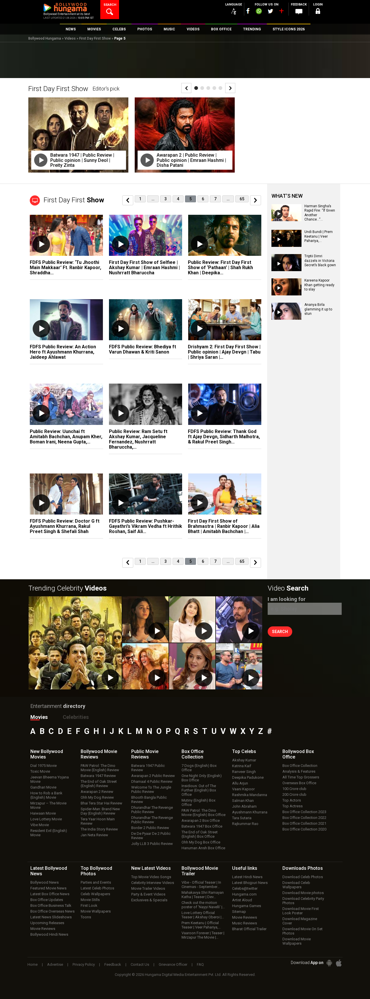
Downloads (302, 868)
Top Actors (291, 800)
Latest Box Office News (49, 894)
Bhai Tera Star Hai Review (101, 803)
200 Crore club (294, 794)
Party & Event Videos (148, 894)
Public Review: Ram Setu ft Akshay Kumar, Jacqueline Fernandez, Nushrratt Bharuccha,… (138, 439)
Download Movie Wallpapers (296, 941)
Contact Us (140, 964)
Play (40, 160)
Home (32, 964)
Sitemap (239, 911)
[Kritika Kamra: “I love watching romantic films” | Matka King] (192, 619)
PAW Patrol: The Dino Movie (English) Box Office (203, 812)
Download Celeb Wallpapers (296, 884)
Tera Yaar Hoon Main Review (98, 821)
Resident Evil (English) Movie (48, 832)
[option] (78, 139)
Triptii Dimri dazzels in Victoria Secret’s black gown (320, 260)
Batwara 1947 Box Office (202, 826)
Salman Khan (243, 800)
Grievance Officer (173, 964)
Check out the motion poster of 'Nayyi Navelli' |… (203, 904)
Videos (70, 38)
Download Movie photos (303, 893)
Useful (244, 868)
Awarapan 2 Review (97, 791)
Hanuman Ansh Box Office (203, 848)
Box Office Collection (299, 765)
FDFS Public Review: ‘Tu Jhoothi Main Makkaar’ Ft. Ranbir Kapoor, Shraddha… (65, 267)
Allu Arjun (240, 783)
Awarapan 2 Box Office (201, 820)
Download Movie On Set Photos (302, 931)
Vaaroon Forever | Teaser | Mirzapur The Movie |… (203, 935)
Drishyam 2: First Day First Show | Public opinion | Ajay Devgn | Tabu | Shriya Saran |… (224, 352)
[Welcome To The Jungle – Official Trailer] (75, 642)
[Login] (318, 12)
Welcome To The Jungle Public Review (151, 789)
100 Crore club (294, 789)
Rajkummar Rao (245, 824)
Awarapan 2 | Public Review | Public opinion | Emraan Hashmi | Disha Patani (191, 160)
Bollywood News (44, 882)
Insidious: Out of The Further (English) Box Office (199, 790)
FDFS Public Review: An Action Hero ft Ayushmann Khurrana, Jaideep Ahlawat (63, 352)
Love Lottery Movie (46, 819)
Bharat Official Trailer (249, 929)
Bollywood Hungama (44, 38)
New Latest (151, 868)
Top (244, 751)
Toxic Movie (40, 771)
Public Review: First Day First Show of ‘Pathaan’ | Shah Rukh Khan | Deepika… (220, 267)
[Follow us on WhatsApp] (259, 12)
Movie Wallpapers (96, 911)
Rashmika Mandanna (249, 795)
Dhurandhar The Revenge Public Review (152, 809)
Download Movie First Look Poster (300, 910)
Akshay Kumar (244, 760)
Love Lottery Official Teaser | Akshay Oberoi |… (203, 915)
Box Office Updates (46, 900)
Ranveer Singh (244, 771)
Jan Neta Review (94, 835)
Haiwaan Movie (43, 813)
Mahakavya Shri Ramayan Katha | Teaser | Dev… (203, 894)
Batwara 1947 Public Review (148, 767)
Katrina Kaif (241, 766)
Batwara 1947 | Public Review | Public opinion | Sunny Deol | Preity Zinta (82, 160)
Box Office (193, 754)
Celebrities (76, 717)
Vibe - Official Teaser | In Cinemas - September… (201, 884)
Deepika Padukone (248, 777)
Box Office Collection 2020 (304, 829)
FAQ (200, 964)
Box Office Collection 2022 (304, 817)
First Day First (74, 200)
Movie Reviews (42, 928)
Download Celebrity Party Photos (303, 900)
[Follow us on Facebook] (248, 11)
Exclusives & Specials (149, 900)
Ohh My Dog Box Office (201, 842)
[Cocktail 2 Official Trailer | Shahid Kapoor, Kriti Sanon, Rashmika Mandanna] (145, 666)
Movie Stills (90, 900)
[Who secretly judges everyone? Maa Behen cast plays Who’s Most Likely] (192, 666)
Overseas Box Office (299, 783)
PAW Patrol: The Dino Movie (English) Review (100, 767)
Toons (86, 917)
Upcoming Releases (47, 923)
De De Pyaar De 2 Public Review (151, 835)
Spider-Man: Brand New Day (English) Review (100, 811)
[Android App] (329, 963)
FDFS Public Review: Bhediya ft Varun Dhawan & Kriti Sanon (142, 349)
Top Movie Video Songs (151, 877)
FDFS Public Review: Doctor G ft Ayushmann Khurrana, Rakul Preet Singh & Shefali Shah (64, 526)
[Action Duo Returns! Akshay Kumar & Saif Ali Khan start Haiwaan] (239, 666)
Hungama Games (246, 906)
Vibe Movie (39, 825)
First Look (89, 905)
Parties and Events (96, 882)
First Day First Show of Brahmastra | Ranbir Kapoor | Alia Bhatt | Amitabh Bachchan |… (224, 526)
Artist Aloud (242, 900)
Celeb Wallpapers (95, 894)
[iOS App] (339, 963)
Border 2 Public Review (150, 828)
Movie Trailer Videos (148, 888)
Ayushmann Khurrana (249, 812)
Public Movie (144, 754)
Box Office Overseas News (52, 911)
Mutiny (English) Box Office (198, 802)
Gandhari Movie (43, 787)
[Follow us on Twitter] (270, 11)
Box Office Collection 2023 (304, 812)
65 (242, 199)
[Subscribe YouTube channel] (281, 12)
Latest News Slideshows (51, 917)
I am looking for (287, 599)
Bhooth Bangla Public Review (149, 799)
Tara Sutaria (241, 818)
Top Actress (292, 806)
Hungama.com (244, 894)
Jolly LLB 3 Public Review (152, 843)
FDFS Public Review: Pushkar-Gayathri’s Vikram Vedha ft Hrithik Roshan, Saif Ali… (145, 526)
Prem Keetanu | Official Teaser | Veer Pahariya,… (201, 925)
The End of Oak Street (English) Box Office (200, 834)
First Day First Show (95, 38)
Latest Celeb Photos (97, 888)
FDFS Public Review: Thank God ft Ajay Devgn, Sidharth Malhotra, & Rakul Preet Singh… (224, 437)
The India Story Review (99, 829)
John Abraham (244, 806)
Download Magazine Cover (299, 921)
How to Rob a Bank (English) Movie (46, 795)
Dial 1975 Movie (43, 765)
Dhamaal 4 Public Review (152, 781)
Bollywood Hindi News (49, 934)
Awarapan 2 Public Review (153, 776)
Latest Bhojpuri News (250, 882)
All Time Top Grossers (300, 777)
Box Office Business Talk (50, 905)
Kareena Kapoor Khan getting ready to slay (319, 284)
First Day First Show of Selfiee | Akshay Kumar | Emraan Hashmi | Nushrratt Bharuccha (144, 267)
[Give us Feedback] (298, 12)
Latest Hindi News (247, 877)
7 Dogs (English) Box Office (199, 767)
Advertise (55, 964)
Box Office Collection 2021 (304, 823)
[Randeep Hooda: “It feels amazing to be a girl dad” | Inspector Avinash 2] (239, 619)
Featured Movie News (48, 888)
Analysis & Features (298, 771)
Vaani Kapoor (243, 789)
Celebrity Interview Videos (152, 882)
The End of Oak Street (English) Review (99, 783)
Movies (39, 717)
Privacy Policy (84, 964)
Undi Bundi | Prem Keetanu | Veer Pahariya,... (318, 236)
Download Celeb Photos (302, 877)
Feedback (112, 964)
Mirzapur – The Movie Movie (48, 805)
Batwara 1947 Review (98, 776)
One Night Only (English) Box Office (202, 778)
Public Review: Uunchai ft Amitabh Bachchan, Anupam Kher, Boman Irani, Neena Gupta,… (66, 437)
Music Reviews (244, 923)
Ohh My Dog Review (97, 797)
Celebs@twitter (245, 888)
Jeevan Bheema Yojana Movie (49, 779)
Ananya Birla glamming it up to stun (318, 309)
